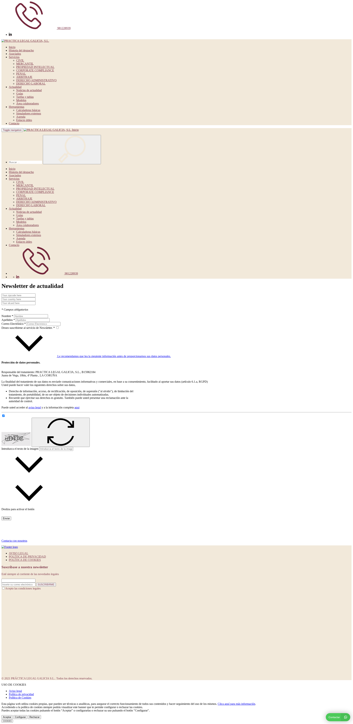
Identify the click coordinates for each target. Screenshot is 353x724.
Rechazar (34, 717)
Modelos (21, 100)
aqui (76, 407)
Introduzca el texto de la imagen (19, 448)
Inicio (12, 47)
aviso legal (34, 407)
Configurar (20, 717)
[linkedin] (10, 34)
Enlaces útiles (24, 120)
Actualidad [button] (15, 86)
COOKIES (7, 721)
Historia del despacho (21, 50)
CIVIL (20, 60)
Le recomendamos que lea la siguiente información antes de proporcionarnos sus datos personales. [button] (114, 356)
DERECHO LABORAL (31, 83)
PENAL (21, 73)
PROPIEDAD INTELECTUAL (35, 67)
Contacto (14, 123)
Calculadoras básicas (28, 110)
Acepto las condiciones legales (23, 588)
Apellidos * (8, 319)
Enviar (6, 518)
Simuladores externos (28, 113)
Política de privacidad (21, 694)
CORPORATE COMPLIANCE (35, 70)
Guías (19, 93)
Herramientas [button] (16, 106)
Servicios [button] (14, 57)
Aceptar (7, 717)
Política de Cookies (20, 697)
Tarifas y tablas (25, 96)
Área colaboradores (27, 103)
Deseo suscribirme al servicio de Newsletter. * (28, 327)
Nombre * (7, 316)
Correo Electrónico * (13, 323)
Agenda (20, 116)
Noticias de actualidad (29, 90)
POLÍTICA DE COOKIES (25, 559)
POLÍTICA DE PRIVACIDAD (27, 556)
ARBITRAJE (24, 77)
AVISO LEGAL (18, 553)
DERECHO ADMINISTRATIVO (36, 80)
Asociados (15, 53)
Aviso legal (15, 690)
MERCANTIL (25, 63)
